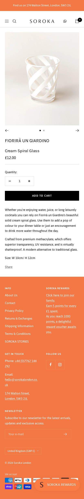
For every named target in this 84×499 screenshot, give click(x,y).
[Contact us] (65, 21)
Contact (10, 303)
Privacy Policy (14, 310)
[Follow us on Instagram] (59, 364)
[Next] (77, 130)
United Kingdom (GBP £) (21, 451)
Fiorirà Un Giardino (27, 140)
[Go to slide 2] (43, 130)
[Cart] (77, 21)
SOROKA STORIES (17, 341)
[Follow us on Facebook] (50, 364)
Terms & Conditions (18, 333)
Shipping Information (19, 326)
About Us (11, 295)
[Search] (14, 21)
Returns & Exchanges (18, 318)
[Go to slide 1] (40, 130)
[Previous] (6, 130)
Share (8, 267)
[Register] (65, 434)
